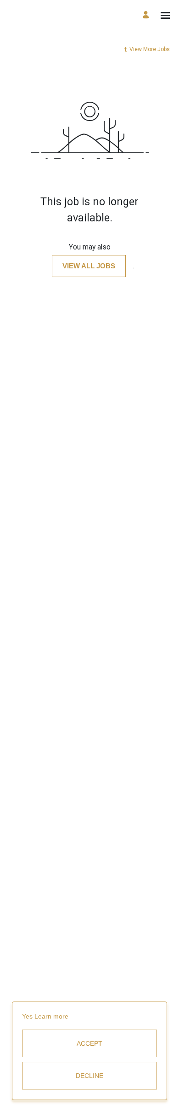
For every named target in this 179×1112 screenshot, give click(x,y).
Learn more (51, 1016)
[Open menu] (165, 15)
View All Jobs (88, 266)
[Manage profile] (147, 15)
